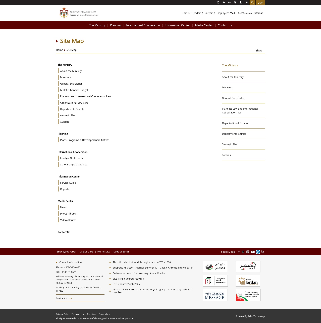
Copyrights (104, 313)
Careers (209, 13)
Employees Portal (67, 251)
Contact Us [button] (225, 25)
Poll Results (103, 251)
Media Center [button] (204, 25)
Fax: (58, 271)
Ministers (227, 87)
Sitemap (258, 13)
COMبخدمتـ (244, 13)
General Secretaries (233, 98)
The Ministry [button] (97, 25)
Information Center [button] (177, 25)
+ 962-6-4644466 (72, 267)
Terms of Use (78, 313)
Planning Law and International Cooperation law (240, 110)
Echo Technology (256, 316)
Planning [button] (115, 25)
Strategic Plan (230, 144)
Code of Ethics (121, 251)
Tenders (197, 13)
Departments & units (234, 133)
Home (185, 13)
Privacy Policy (63, 313)
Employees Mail (226, 13)
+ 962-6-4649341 (68, 271)
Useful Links (86, 251)
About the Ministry (233, 77)
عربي (260, 2)
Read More (61, 297)
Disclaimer (91, 313)
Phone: (60, 267)
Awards (226, 155)
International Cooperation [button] (143, 25)
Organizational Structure (236, 123)
